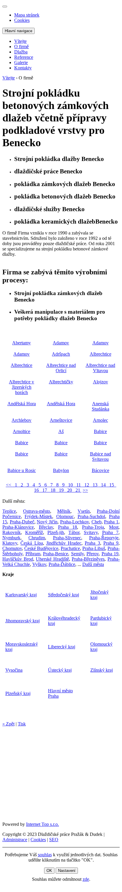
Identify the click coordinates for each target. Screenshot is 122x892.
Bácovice (100, 470)
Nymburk (11, 537)
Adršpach (61, 354)
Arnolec (100, 420)
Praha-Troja (93, 527)
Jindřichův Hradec (63, 543)
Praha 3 (92, 543)
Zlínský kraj (101, 670)
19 (61, 490)
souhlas (45, 854)
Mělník (63, 511)
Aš (61, 431)
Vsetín (84, 511)
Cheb (97, 521)
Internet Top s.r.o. (42, 824)
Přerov (92, 553)
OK (49, 870)
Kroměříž (34, 532)
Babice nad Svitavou (100, 456)
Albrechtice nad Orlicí (61, 368)
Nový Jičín (47, 521)
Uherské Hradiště (52, 558)
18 (52, 490)
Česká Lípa (31, 543)
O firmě (21, 46)
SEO (53, 839)
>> (85, 490)
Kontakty (23, 67)
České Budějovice (41, 548)
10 (70, 484)
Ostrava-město (36, 511)
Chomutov (12, 548)
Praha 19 (110, 553)
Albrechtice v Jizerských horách (21, 387)
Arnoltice (21, 431)
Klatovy (9, 543)
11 (78, 484)
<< (9, 484)
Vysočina (14, 670)
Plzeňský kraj (17, 693)
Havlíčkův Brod (17, 558)
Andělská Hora (21, 403)
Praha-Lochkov (74, 521)
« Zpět (8, 723)
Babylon (61, 470)
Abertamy (21, 342)
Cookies (22, 20)
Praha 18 (67, 527)
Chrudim (36, 537)
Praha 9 (110, 543)
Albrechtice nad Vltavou (100, 368)
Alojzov (100, 381)
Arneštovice (61, 420)
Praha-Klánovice (18, 527)
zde (86, 879)
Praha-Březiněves (88, 558)
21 (77, 490)
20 (69, 490)
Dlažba (21, 51)
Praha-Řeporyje (103, 537)
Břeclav (46, 527)
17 (44, 490)
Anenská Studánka (100, 406)
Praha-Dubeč (22, 521)
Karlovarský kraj (21, 594)
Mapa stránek (26, 14)
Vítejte (20, 41)
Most (113, 527)
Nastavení (67, 870)
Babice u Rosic (21, 470)
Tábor (73, 532)
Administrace (14, 839)
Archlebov (21, 420)
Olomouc (65, 516)
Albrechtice (100, 354)
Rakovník (11, 532)
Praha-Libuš (93, 548)
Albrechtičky (61, 381)
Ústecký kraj (60, 670)
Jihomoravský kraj (22, 620)
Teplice (9, 511)
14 (103, 484)
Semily (77, 553)
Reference (23, 57)
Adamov (61, 342)
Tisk (22, 723)
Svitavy (91, 532)
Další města (93, 564)
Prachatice (70, 548)
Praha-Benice (55, 553)
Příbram (32, 553)
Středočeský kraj (63, 594)
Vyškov (39, 564)
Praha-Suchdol (91, 516)
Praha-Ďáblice (62, 564)
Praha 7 (110, 532)
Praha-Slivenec (67, 537)
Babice (100, 431)
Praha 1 (111, 521)
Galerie (21, 62)
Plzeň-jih (55, 532)
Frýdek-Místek (38, 516)
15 (111, 484)
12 (86, 484)
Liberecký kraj (61, 646)
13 (94, 484)
